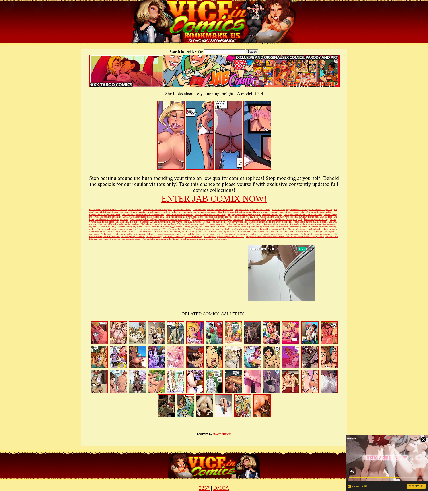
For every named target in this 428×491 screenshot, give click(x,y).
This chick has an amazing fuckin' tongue (160, 239)
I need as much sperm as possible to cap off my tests (250, 226)
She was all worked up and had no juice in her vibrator (312, 229)
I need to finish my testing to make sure (221, 231)
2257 (204, 488)
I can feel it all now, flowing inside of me (201, 234)
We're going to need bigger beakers (166, 226)
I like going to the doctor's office (152, 229)
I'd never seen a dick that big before (291, 226)
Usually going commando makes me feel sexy (143, 217)
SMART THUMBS (222, 434)
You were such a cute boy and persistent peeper (119, 239)
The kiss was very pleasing (265, 212)
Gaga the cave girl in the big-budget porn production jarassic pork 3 (160, 219)
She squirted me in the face (275, 224)
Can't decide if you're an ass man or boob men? (143, 214)
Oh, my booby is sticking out (187, 231)
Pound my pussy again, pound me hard (211, 229)
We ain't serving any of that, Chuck (134, 226)
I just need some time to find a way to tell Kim (270, 222)
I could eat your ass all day (316, 219)
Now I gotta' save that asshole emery (234, 212)
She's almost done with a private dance (158, 224)
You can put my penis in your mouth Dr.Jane (224, 236)
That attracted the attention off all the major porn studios (217, 219)
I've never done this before (180, 229)
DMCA (221, 488)
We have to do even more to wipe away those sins (225, 222)
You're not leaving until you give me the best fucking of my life (273, 219)
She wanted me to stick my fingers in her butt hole (112, 231)
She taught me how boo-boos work (305, 224)
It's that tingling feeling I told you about (243, 224)
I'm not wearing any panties (234, 234)
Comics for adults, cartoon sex (179, 214)
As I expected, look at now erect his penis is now (123, 234)
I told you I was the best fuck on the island (303, 214)
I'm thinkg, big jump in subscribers (316, 234)
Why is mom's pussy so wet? (190, 224)
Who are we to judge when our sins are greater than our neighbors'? (302, 209)
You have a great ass (215, 224)
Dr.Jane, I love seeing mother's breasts (293, 231)
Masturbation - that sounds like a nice (257, 231)
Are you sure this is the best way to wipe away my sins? (175, 222)
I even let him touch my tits (291, 212)
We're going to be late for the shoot (123, 224)
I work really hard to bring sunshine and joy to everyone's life (258, 229)
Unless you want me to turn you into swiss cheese (193, 212)
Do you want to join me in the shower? (252, 209)
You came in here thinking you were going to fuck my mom (231, 217)
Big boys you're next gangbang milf (244, 214)
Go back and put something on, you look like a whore (167, 209)
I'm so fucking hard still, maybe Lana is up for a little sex (115, 209)
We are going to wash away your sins (276, 217)
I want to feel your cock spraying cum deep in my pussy (273, 234)
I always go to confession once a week (164, 234)
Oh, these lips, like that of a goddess (132, 222)
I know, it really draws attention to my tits (116, 229)
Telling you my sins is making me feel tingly (204, 226)
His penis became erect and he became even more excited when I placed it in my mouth (285, 236)
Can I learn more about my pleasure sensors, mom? (204, 239)
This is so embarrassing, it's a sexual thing (182, 236)
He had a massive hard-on (158, 212)
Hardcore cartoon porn (272, 214)
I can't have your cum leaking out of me (154, 231)
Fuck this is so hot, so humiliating (210, 214)
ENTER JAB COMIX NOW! (214, 198)
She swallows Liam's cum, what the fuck (313, 217)
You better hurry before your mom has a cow (213, 209)
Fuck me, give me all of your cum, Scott (184, 217)
